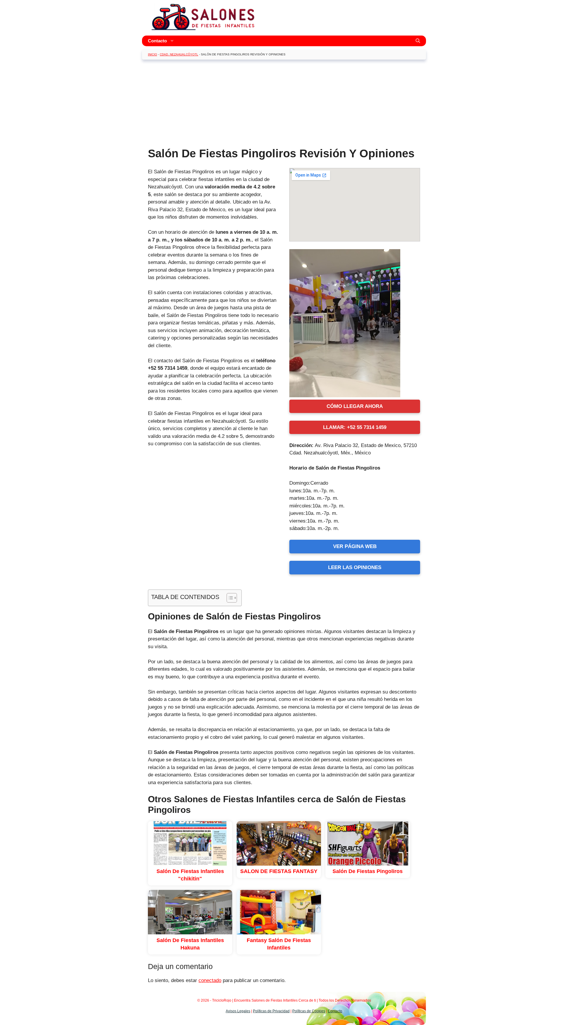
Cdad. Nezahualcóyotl (179, 54)
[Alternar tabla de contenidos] (228, 598)
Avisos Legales (238, 1011)
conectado (210, 980)
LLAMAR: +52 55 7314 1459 (354, 427)
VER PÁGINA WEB (355, 546)
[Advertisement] (284, 105)
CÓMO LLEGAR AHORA (355, 406)
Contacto (157, 40)
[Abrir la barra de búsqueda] (417, 41)
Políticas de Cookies (308, 1011)
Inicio (152, 54)
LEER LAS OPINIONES (354, 567)
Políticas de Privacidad (271, 1011)
